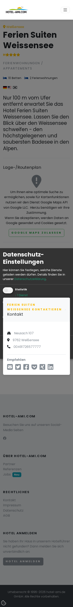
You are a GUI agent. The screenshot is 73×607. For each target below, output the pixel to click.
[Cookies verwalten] (4, 603)
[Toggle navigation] (65, 10)
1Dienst (21, 295)
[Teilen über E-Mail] (10, 368)
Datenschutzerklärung (30, 279)
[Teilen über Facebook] (26, 368)
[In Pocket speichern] (34, 368)
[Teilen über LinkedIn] (50, 368)
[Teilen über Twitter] (18, 368)
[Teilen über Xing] (42, 368)
